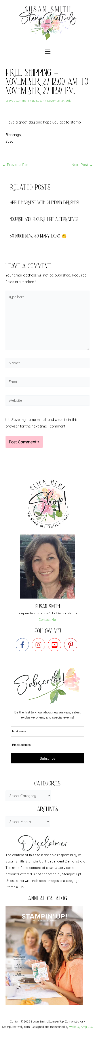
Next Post (82, 164)
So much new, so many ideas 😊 (38, 236)
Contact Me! (47, 619)
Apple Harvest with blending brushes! (44, 203)
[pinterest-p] (71, 644)
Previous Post (16, 164)
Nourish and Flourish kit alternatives (44, 219)
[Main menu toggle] (47, 52)
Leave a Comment (17, 100)
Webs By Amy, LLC (81, 1026)
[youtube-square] (55, 644)
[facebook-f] (23, 644)
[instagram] (39, 644)
